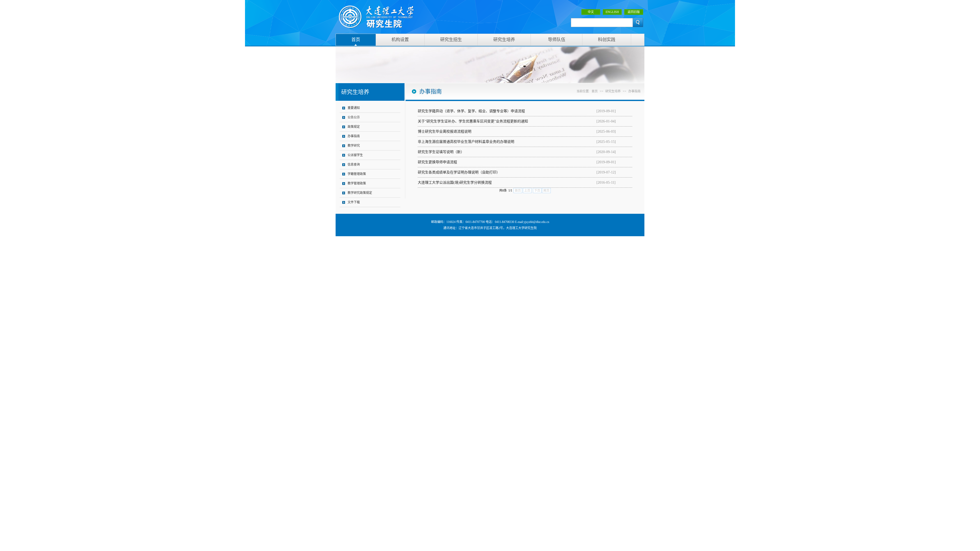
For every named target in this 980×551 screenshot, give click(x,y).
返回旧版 (634, 12)
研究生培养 (504, 39)
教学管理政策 (357, 183)
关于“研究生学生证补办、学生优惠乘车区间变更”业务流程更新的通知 (473, 121)
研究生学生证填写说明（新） (441, 152)
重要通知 (354, 108)
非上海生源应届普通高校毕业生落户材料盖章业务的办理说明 (466, 142)
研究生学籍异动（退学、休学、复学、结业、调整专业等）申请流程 (471, 111)
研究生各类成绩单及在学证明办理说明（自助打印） (459, 172)
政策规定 (354, 127)
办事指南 (354, 136)
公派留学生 (355, 155)
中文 (591, 12)
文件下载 (354, 202)
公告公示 (354, 117)
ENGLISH (612, 12)
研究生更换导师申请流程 (437, 162)
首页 (355, 39)
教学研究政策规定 (360, 193)
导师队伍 (556, 39)
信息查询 (354, 164)
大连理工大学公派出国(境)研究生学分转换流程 (455, 182)
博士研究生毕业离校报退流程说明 (444, 131)
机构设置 (400, 39)
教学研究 (354, 145)
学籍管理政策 (357, 174)
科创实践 (606, 39)
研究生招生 (451, 39)
